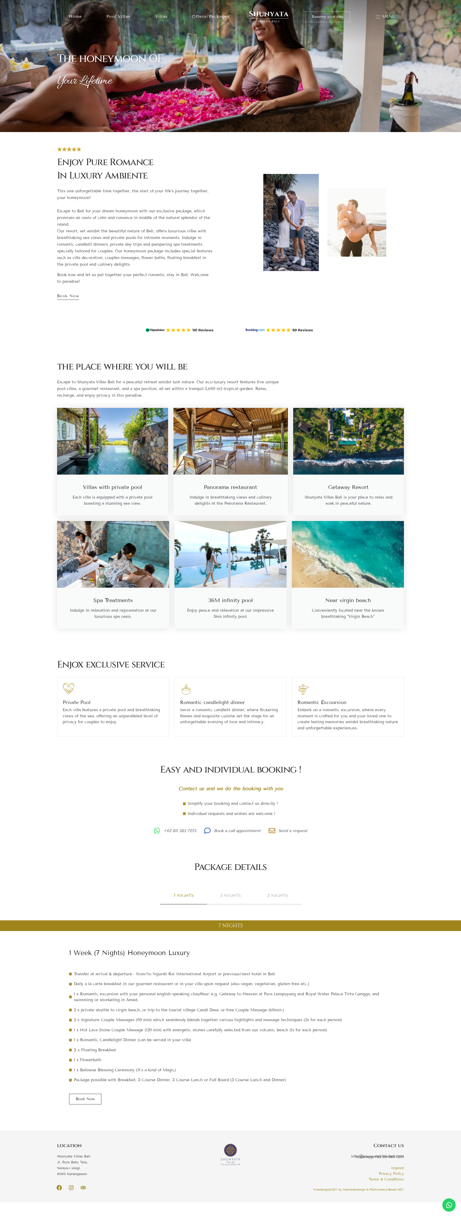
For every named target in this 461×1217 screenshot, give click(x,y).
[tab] (183, 895)
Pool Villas (118, 16)
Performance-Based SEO (387, 1189)
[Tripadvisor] (83, 1187)
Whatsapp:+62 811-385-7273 (379, 1157)
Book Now (68, 296)
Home (75, 16)
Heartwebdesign (354, 1189)
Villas (161, 16)
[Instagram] (71, 1187)
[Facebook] (59, 1187)
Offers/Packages (210, 16)
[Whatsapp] (449, 1205)
